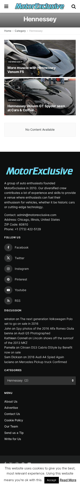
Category (20, 30)
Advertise (11, 407)
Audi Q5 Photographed (34, 333)
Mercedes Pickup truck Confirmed (43, 362)
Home (7, 30)
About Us (10, 401)
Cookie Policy (13, 420)
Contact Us (12, 414)
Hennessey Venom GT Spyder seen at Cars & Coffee (36, 108)
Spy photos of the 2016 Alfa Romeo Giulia (45, 328)
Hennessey (36, 30)
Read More (68, 480)
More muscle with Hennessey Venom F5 (31, 70)
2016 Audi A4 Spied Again (46, 357)
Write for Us (12, 439)
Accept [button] (51, 480)
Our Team (11, 426)
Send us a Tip (14, 433)
